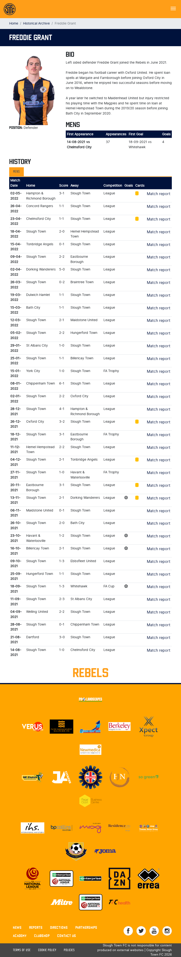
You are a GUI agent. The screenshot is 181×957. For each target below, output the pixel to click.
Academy (20, 935)
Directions (59, 927)
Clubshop (42, 935)
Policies (69, 950)
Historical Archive (36, 23)
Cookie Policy (47, 950)
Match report (158, 194)
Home (13, 23)
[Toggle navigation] (173, 8)
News (17, 927)
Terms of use (22, 950)
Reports (36, 927)
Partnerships (86, 927)
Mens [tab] (16, 171)
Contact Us (66, 935)
